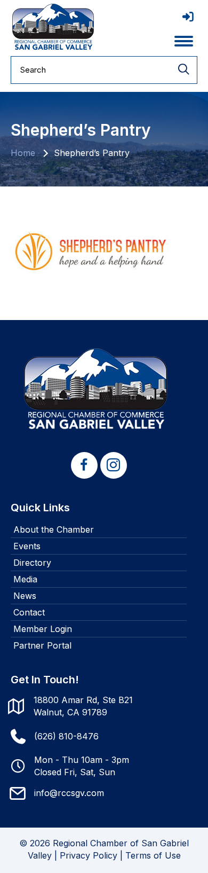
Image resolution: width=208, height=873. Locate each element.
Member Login (42, 628)
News (24, 595)
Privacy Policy (88, 855)
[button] (84, 465)
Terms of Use (153, 855)
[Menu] (183, 41)
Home (23, 152)
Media (25, 579)
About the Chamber (53, 529)
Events (27, 546)
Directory (32, 562)
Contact (29, 612)
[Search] (183, 70)
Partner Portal (42, 645)
